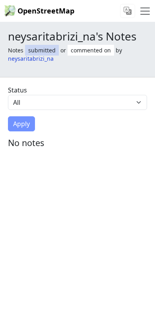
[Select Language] (127, 11)
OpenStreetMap (45, 10)
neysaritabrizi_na (31, 58)
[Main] (145, 11)
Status (17, 90)
